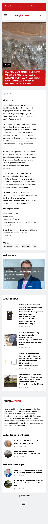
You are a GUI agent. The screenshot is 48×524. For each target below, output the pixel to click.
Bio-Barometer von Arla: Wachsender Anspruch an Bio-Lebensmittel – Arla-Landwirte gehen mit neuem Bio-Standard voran (31, 379)
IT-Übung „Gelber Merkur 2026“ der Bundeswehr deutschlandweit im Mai (28, 483)
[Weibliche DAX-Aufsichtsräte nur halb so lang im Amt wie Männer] (8, 473)
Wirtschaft (9, 269)
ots (10, 236)
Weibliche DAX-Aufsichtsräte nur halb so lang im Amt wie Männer (28, 471)
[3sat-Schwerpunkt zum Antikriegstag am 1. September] (8, 454)
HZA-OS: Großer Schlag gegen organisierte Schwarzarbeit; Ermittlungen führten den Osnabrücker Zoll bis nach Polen (30, 339)
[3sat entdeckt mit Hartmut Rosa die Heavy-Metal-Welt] (8, 443)
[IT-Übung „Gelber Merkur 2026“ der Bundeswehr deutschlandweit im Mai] (8, 484)
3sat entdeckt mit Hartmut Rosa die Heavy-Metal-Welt (27, 442)
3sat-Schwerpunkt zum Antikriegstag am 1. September (27, 452)
